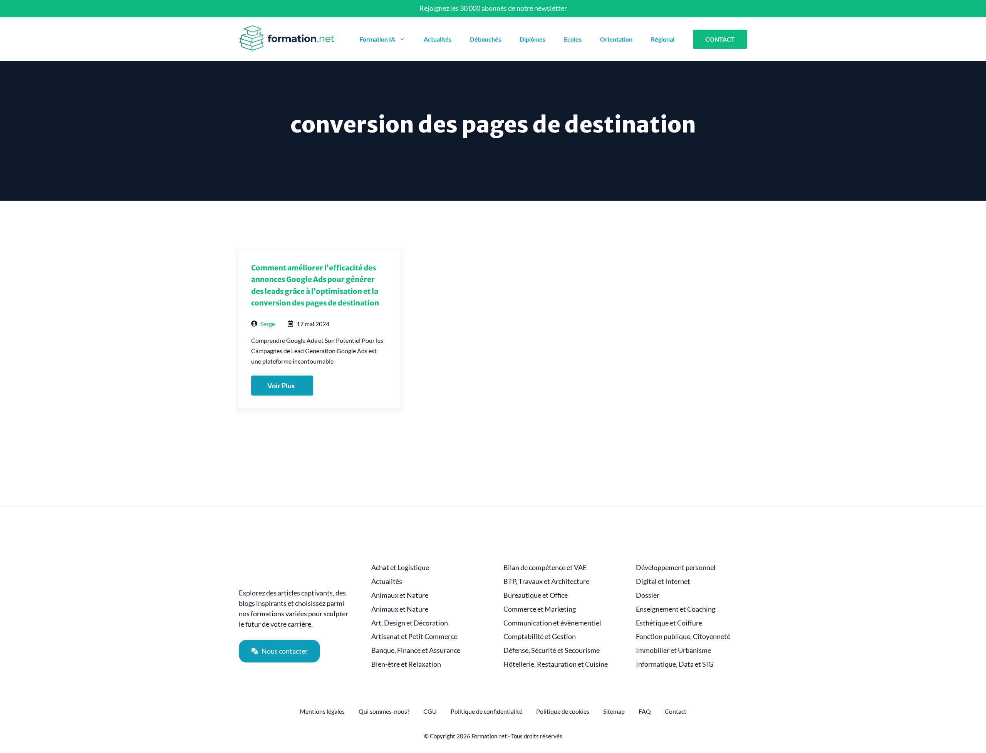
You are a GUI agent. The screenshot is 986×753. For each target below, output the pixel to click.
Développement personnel (676, 567)
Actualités (437, 39)
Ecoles (573, 39)
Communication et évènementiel (552, 623)
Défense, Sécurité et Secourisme (551, 650)
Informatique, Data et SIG (674, 664)
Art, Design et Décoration (409, 623)
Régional (662, 39)
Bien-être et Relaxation (406, 664)
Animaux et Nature (399, 595)
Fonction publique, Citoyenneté (683, 636)
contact (720, 39)
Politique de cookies (562, 711)
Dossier (647, 595)
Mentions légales (322, 711)
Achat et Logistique (400, 567)
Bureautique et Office (535, 595)
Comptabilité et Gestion (539, 636)
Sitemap (614, 711)
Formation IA (377, 39)
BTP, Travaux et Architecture (546, 581)
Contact (675, 711)
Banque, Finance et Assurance (415, 650)
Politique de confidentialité (486, 711)
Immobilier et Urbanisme (673, 650)
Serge (267, 323)
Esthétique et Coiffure (669, 623)
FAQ (645, 711)
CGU (430, 711)
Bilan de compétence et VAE (545, 567)
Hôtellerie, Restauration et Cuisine (555, 664)
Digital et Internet (663, 581)
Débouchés (485, 39)
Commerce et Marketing (539, 609)
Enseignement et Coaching (675, 609)
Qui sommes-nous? (384, 711)
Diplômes (532, 39)
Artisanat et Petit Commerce (414, 636)
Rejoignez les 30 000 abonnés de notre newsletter (493, 8)
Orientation (616, 39)
